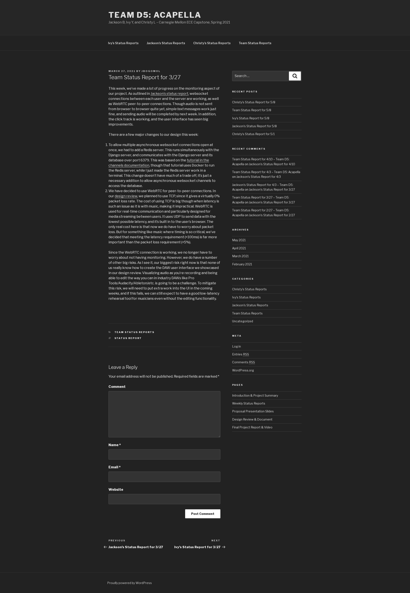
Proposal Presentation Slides (253, 411)
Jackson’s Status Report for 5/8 (254, 126)
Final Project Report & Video (252, 427)
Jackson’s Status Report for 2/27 (272, 215)
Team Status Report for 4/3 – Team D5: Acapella (266, 172)
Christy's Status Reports (249, 289)
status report (128, 338)
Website (115, 490)
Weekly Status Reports (248, 403)
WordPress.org (243, 370)
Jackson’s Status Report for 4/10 (272, 164)
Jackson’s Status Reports (166, 43)
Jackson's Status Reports (250, 305)
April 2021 (239, 248)
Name (114, 445)
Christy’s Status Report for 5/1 (253, 134)
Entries (240, 354)
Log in (236, 346)
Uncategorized (242, 321)
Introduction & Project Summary (255, 395)
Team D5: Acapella (154, 15)
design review (126, 196)
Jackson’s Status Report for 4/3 (258, 176)
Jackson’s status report (169, 94)
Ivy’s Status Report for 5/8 (250, 118)
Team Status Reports (255, 43)
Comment (117, 387)
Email (114, 467)
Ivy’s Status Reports (123, 43)
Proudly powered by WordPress (129, 583)
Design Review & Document (252, 419)
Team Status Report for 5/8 (251, 110)
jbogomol (151, 71)
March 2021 (240, 256)
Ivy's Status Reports (246, 297)
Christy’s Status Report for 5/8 (253, 102)
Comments (243, 362)
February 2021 (242, 264)
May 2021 (239, 240)
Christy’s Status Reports (212, 43)
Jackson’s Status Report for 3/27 (272, 189)
